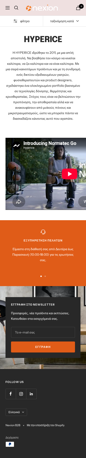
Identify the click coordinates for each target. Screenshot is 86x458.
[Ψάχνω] (16, 8)
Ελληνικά (14, 412)
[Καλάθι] (78, 8)
